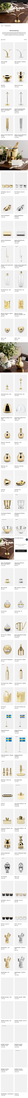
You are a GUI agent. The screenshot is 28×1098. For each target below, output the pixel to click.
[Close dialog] (27, 539)
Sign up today (21, 551)
